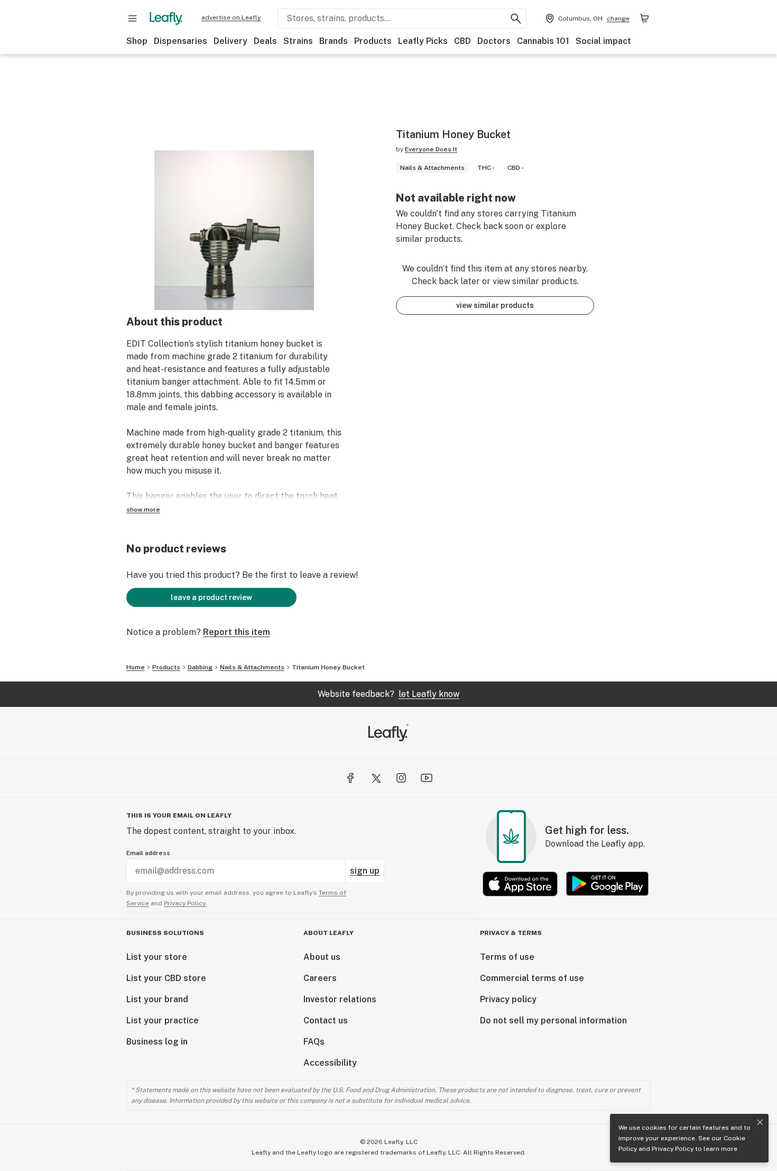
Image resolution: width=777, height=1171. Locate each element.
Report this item (236, 632)
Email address (148, 853)
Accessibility (330, 1063)
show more (143, 509)
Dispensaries (180, 41)
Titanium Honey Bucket (328, 667)
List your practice (162, 1020)
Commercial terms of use (532, 978)
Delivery (230, 41)
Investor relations (339, 999)
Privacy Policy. (185, 903)
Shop (136, 41)
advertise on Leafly (231, 17)
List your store (156, 957)
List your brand (157, 999)
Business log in (157, 1042)
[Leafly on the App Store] (520, 884)
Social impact (603, 41)
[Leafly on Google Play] (607, 884)
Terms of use (507, 957)
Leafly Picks (423, 41)
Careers (320, 978)
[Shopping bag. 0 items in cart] (644, 18)
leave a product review (211, 597)
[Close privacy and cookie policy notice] (760, 1122)
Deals (265, 41)
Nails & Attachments (252, 667)
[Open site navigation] (132, 18)
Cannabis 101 (543, 41)
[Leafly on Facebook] (350, 778)
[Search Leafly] (515, 18)
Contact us (325, 1020)
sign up (365, 871)
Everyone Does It (431, 149)
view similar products (495, 305)
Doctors (494, 41)
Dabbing (200, 667)
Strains (298, 41)
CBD (462, 41)
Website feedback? (388, 694)
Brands (333, 41)
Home (135, 667)
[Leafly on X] (375, 777)
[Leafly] (165, 18)
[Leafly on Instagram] (401, 777)
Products (373, 41)
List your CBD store (166, 978)
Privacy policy (508, 999)
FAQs (314, 1042)
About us (321, 957)
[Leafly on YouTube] (426, 777)
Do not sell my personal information (553, 1020)
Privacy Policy (672, 1148)
